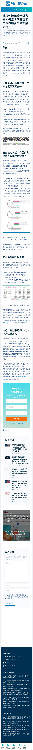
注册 (21, 10)
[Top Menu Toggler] (29, 10)
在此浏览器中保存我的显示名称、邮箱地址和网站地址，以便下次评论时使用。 (16, 596)
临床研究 (17, 30)
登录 (17, 10)
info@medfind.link (13, 659)
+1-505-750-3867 (16, 656)
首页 (4, 30)
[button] (26, 10)
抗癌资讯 (10, 30)
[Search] (10, 9)
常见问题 (13, 423)
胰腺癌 (7, 430)
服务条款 (20, 423)
